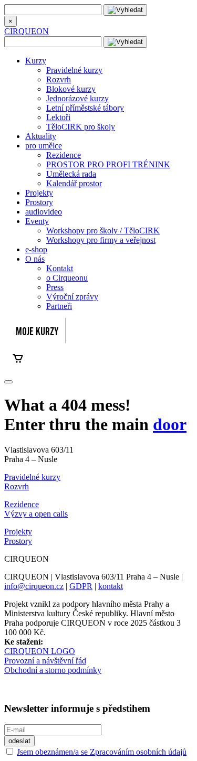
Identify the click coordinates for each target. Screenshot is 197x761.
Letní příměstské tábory (85, 107)
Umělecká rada (71, 173)
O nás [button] (35, 258)
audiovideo (43, 211)
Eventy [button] (37, 221)
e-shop (36, 249)
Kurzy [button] (35, 60)
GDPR (80, 586)
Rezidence (63, 155)
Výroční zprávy (72, 296)
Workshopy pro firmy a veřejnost (100, 239)
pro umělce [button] (43, 145)
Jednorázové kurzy (77, 98)
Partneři (59, 306)
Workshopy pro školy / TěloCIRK (103, 230)
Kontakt (59, 268)
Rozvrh (58, 79)
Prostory (39, 202)
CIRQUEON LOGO (39, 651)
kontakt (110, 586)
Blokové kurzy (71, 88)
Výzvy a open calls (36, 513)
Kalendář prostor (74, 183)
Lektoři (58, 117)
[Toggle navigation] (8, 381)
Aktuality (40, 136)
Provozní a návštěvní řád (45, 660)
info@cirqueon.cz (34, 586)
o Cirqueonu (67, 277)
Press (55, 287)
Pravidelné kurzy (74, 70)
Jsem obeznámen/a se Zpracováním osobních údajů (101, 751)
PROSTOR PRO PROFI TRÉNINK (108, 164)
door (169, 424)
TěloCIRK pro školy (80, 126)
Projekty (39, 192)
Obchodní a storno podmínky (52, 670)
